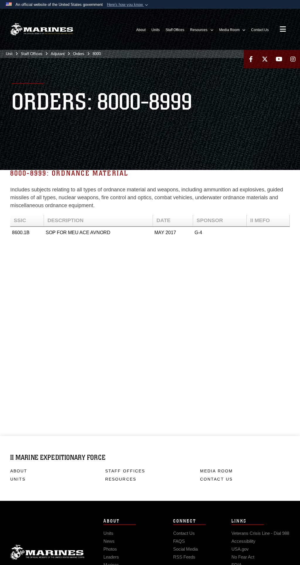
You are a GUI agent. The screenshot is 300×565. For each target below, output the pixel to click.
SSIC (20, 220)
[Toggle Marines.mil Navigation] (283, 29)
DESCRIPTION (65, 220)
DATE (163, 220)
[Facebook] (251, 59)
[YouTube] (279, 59)
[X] (265, 59)
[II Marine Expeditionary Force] (41, 29)
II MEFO (260, 220)
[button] (128, 5)
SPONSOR (210, 220)
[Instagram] (293, 59)
